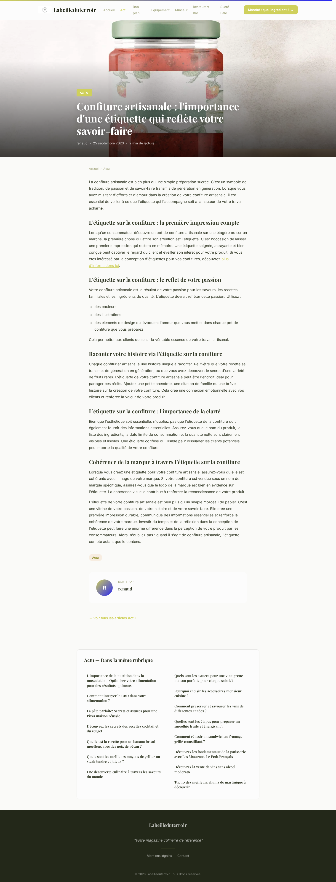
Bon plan (136, 10)
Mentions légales (159, 856)
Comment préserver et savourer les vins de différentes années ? (209, 708)
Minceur (181, 10)
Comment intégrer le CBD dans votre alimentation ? (117, 698)
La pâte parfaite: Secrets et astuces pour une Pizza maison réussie (122, 713)
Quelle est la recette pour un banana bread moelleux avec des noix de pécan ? (121, 744)
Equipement (160, 10)
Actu (123, 10)
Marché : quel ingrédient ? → (270, 10)
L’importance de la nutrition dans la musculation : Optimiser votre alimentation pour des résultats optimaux (121, 680)
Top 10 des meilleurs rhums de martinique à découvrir (210, 784)
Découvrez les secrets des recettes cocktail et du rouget (122, 728)
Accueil (109, 10)
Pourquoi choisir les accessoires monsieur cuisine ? (208, 693)
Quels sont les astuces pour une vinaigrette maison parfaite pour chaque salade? (208, 678)
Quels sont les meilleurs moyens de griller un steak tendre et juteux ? (123, 759)
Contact (183, 856)
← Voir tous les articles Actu (112, 618)
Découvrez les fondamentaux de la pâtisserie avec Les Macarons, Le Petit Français (210, 754)
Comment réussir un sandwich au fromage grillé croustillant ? (208, 739)
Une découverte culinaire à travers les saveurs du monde (124, 774)
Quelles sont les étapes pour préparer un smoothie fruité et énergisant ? (207, 723)
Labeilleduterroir (74, 9)
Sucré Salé (224, 10)
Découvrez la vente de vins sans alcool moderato (204, 769)
